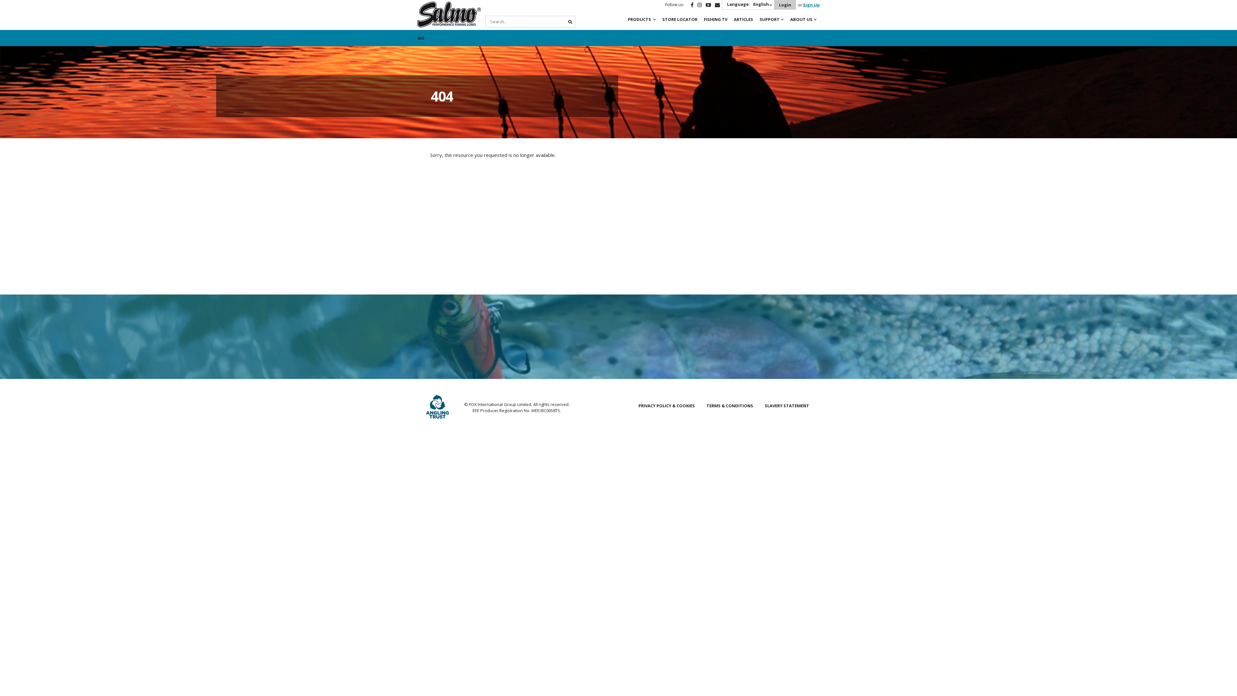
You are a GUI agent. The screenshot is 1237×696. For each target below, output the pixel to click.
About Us (801, 19)
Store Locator (679, 19)
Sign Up (811, 5)
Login (785, 5)
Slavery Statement (787, 406)
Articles (743, 19)
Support (770, 19)
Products (639, 19)
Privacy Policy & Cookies (666, 406)
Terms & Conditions (729, 406)
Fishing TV (715, 19)
